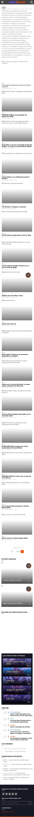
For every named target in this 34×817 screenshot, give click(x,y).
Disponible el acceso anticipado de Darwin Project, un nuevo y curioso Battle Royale (17, 145)
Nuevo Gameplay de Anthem (20, 727)
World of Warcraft (15, 690)
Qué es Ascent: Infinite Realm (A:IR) (14, 538)
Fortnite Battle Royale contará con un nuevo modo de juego (15, 266)
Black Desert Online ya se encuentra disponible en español (15, 355)
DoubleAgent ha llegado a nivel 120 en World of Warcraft (21, 739)
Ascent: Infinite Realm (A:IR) (16, 663)
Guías (12, 718)
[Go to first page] (11, 551)
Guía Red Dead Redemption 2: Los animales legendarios (20, 721)
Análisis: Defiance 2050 (12, 580)
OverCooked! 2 (12, 672)
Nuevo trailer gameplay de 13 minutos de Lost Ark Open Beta (21, 714)
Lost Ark (10, 699)
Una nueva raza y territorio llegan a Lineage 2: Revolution (20, 732)
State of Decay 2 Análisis (12, 603)
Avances (12, 725)
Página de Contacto (8, 812)
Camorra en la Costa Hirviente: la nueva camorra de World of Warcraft (16, 385)
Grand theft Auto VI (9, 324)
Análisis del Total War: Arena (12, 295)
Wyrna (6, 769)
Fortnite (10, 681)
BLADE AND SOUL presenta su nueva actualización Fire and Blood (15, 447)
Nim (5, 760)
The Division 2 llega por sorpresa (14, 207)
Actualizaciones (15, 712)
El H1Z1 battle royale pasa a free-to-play (16, 235)
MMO (3, 83)
